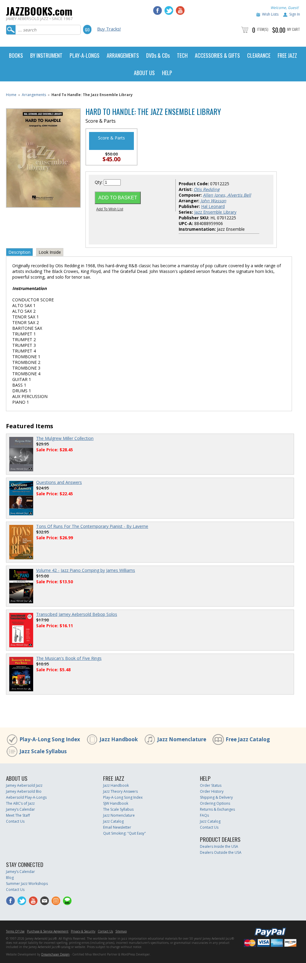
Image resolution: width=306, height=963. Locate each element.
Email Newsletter (117, 827)
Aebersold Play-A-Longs (26, 797)
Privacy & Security (83, 931)
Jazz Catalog (113, 821)
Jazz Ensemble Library (215, 212)
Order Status (210, 785)
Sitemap (121, 931)
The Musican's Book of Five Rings (69, 658)
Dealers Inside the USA (219, 846)
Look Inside (50, 252)
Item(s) (262, 29)
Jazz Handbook (119, 739)
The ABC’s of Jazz (20, 803)
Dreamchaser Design (55, 954)
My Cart (293, 29)
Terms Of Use (15, 931)
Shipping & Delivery (216, 797)
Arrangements (34, 94)
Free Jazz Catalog (248, 739)
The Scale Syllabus (118, 809)
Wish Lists (270, 14)
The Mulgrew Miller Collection (65, 438)
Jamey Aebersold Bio (24, 791)
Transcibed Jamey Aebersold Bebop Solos (76, 614)
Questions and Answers (59, 482)
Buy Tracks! (109, 29)
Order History (212, 791)
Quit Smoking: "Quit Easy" (124, 833)
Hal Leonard (213, 206)
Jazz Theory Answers (120, 791)
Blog (10, 877)
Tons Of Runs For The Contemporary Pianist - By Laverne (92, 526)
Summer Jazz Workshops (27, 883)
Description (19, 252)
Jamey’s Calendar (20, 809)
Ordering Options (215, 803)
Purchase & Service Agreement (47, 931)
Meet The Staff (18, 815)
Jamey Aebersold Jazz (24, 785)
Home (11, 94)
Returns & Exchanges (217, 809)
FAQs (204, 815)
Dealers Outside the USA (220, 852)
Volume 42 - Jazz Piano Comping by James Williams (85, 570)
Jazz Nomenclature (181, 739)
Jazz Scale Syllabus (43, 751)
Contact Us (15, 821)
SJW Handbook (115, 803)
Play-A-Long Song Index (49, 739)
